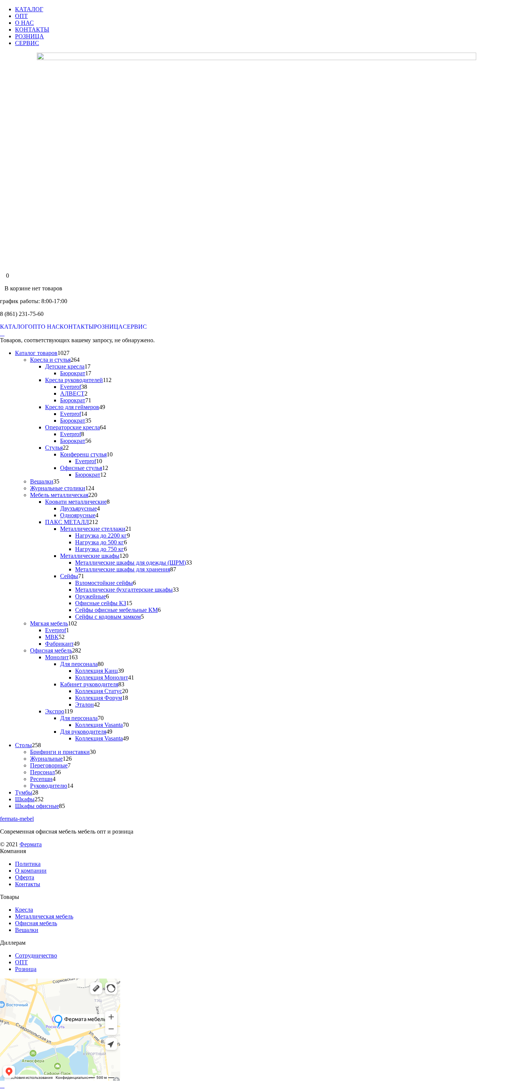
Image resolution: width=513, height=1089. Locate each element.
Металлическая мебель (44, 916)
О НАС (24, 23)
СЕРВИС (27, 43)
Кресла (24, 909)
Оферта (24, 877)
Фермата (31, 844)
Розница (25, 969)
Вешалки (26, 930)
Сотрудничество (36, 955)
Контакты (27, 884)
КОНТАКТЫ (32, 29)
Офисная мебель (36, 923)
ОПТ (21, 16)
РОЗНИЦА (29, 36)
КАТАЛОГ (29, 9)
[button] (2, 333)
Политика (28, 864)
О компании (31, 870)
